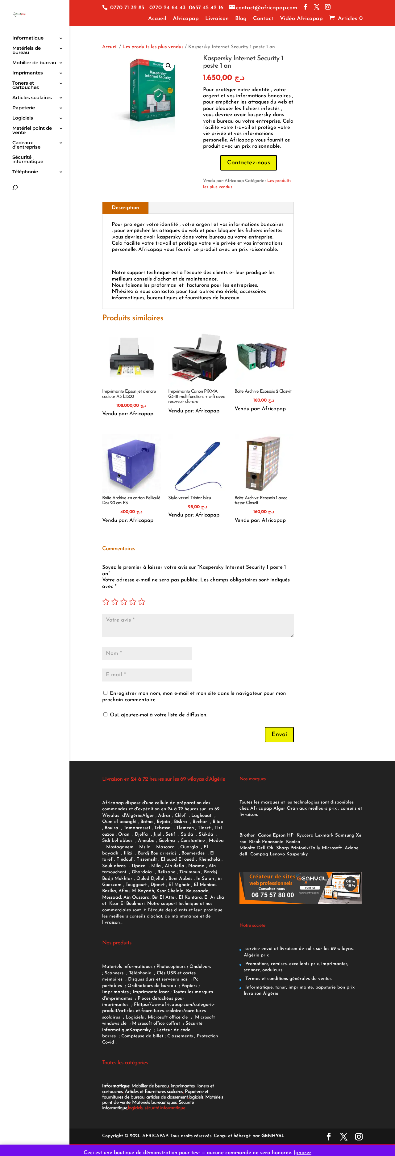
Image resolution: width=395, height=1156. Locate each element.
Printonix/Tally (305, 848)
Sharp (282, 848)
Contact (263, 19)
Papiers (189, 986)
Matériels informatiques (127, 966)
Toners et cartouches (25, 85)
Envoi (279, 735)
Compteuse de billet (142, 1036)
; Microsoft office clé (167, 1017)
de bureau (165, 986)
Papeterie (23, 108)
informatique (116, 1086)
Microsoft (332, 848)
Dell (261, 848)
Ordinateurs (140, 986)
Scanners (115, 973)
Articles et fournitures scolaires (154, 1091)
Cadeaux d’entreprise (26, 145)
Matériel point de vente (32, 130)
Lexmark (324, 835)
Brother (247, 835)
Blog (241, 19)
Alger (148, 815)
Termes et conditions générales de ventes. (288, 979)
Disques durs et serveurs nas (158, 979)
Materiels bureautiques (154, 1102)
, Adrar (163, 815)
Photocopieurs (170, 966)
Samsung (344, 835)
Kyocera (305, 835)
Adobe (352, 848)
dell (243, 854)
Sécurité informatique (27, 159)
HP (290, 835)
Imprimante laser (150, 992)
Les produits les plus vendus (153, 46)
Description (125, 207)
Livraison (217, 19)
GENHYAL (273, 1136)
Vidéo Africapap (301, 19)
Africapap (186, 19)
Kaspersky (141, 1030)
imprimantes (183, 1086)
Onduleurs (200, 966)
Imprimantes (27, 73)
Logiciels (22, 118)
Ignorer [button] (302, 1152)
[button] (168, 65)
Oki (271, 848)
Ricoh (254, 842)
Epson (279, 835)
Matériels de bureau (26, 50)
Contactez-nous (248, 163)
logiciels (196, 1097)
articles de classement (167, 1097)
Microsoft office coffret (157, 1023)
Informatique (28, 38)
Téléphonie (25, 172)
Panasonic (272, 842)
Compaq (259, 854)
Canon (264, 835)
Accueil (157, 19)
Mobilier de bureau (34, 63)
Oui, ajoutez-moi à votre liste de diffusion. (157, 715)
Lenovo (277, 854)
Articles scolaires (32, 97)
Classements (180, 1036)
